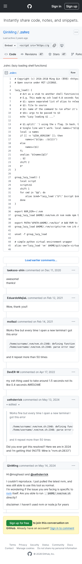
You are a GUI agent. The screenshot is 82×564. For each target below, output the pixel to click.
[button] (54, 45)
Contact (9, 548)
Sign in (56, 6)
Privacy (23, 544)
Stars (59, 54)
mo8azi (12, 321)
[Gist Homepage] (29, 6)
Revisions (34, 54)
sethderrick (14, 399)
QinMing (10, 32)
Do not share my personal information (57, 548)
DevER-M (13, 372)
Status (45, 544)
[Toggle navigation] (5, 6)
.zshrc (24, 32)
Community (58, 544)
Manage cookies (25, 548)
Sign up (71, 6)
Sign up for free (19, 523)
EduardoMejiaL (17, 297)
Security (34, 544)
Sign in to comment (62, 528)
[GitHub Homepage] (29, 553)
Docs (70, 544)
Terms (12, 544)
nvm (9, 493)
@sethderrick (39, 474)
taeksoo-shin (16, 270)
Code (12, 54)
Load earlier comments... (41, 260)
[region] (41, 164)
